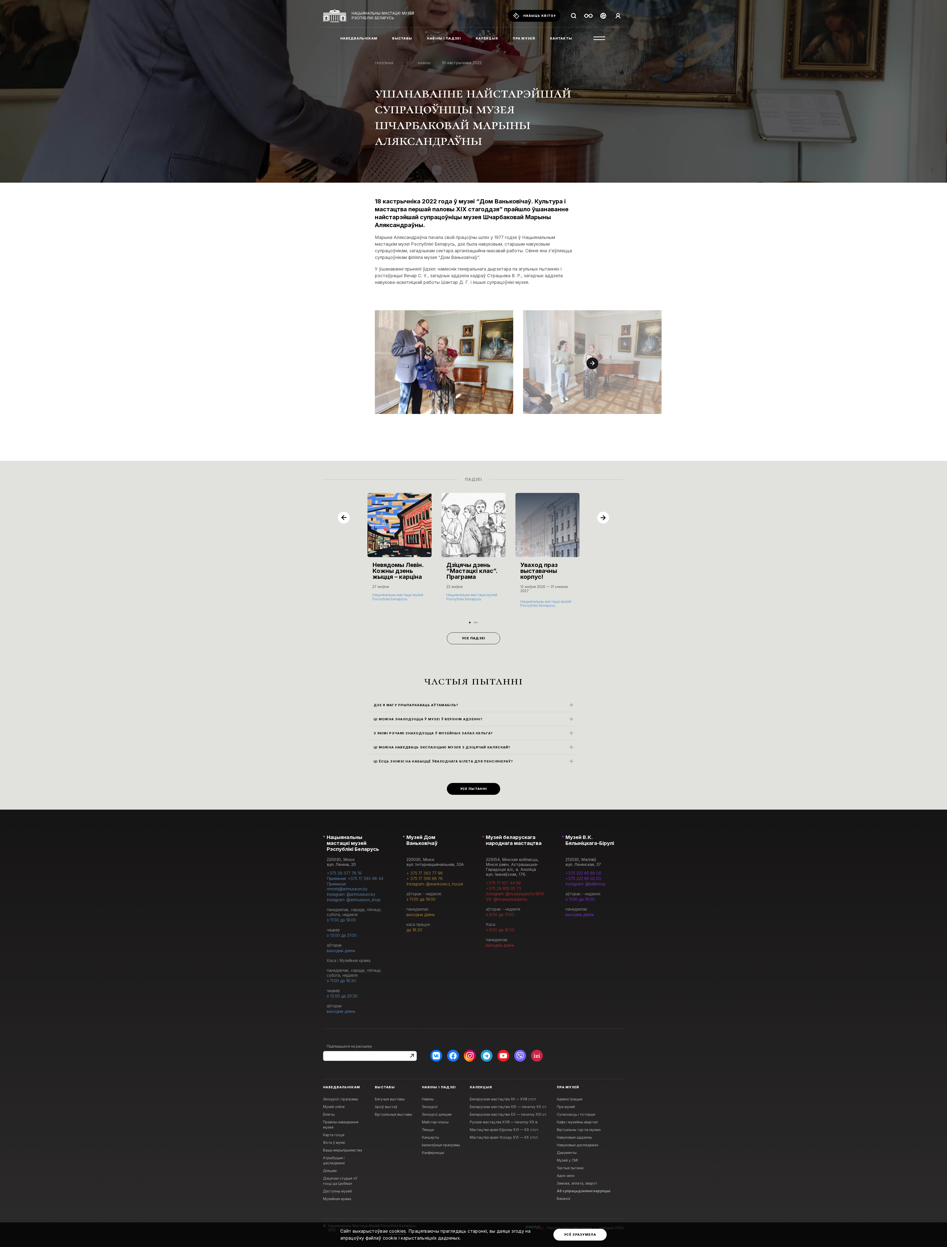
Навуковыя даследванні (577, 1145)
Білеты (329, 1114)
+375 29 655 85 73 (503, 888)
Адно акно (566, 1175)
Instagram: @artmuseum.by (351, 894)
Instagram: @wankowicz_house (434, 883)
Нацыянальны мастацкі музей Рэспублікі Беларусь (353, 843)
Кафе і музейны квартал (577, 1122)
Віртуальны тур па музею (579, 1130)
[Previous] (344, 518)
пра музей (524, 38)
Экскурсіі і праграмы (340, 1099)
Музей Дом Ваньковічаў (421, 840)
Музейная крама (337, 1199)
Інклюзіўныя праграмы (441, 1145)
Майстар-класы (435, 1122)
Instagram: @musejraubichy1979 (515, 893)
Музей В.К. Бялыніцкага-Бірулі (589, 840)
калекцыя (487, 38)
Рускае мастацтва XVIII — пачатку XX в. (504, 1122)
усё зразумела (580, 1234)
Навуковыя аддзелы (574, 1137)
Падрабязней (386, 598)
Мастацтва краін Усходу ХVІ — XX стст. (504, 1137)
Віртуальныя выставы (393, 1114)
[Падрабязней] (399, 552)
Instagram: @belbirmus (585, 883)
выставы (402, 38)
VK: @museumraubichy (507, 899)
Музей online (334, 1107)
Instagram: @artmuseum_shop (354, 899)
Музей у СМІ (567, 1160)
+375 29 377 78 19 (344, 873)
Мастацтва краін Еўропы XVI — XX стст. (504, 1130)
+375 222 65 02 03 (583, 878)
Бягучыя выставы (390, 1099)
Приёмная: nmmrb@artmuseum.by (347, 886)
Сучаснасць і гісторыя (576, 1114)
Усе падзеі (473, 638)
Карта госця (333, 1135)
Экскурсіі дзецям (437, 1114)
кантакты (561, 38)
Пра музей (566, 1107)
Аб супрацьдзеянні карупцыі (583, 1191)
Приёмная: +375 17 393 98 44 (355, 878)
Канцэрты (430, 1137)
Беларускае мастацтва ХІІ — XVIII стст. (503, 1099)
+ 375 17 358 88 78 (424, 878)
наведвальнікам (358, 38)
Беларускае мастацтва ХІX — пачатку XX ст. (508, 1107)
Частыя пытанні (570, 1168)
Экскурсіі (429, 1107)
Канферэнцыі (433, 1152)
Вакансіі (563, 1198)
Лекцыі (428, 1130)
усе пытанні (473, 789)
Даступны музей (337, 1191)
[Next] (592, 363)
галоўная (384, 63)
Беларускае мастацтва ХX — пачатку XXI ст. (508, 1114)
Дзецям (330, 1171)
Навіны (424, 63)
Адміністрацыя (569, 1099)
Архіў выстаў (386, 1107)
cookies (397, 1231)
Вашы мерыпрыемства (342, 1150)
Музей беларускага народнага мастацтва (514, 840)
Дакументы (567, 1152)
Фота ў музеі (334, 1142)
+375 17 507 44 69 (503, 882)
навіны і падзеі (444, 38)
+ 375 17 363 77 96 (424, 873)
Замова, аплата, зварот (577, 1183)
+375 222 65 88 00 (583, 873)
